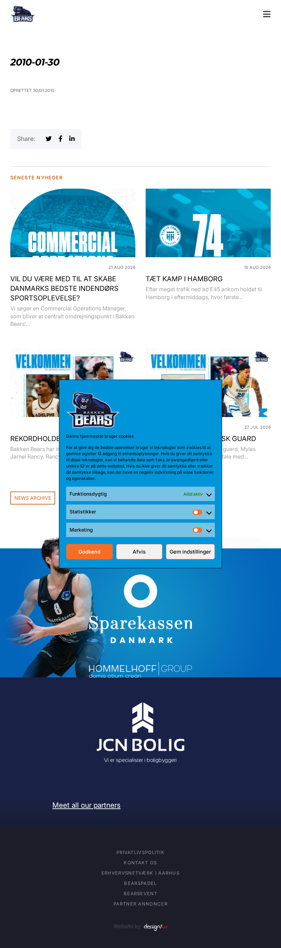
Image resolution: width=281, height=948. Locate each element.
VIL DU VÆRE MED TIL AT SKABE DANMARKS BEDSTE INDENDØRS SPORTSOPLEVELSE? (64, 288)
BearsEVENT (140, 893)
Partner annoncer (140, 903)
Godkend (89, 551)
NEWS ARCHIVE (32, 498)
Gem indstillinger (190, 551)
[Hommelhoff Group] (140, 666)
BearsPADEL (140, 883)
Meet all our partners (86, 805)
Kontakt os (140, 862)
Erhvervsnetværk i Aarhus (140, 873)
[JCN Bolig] (140, 701)
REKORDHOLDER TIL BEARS (55, 439)
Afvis (139, 551)
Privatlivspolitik (140, 852)
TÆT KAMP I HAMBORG (184, 279)
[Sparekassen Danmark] (140, 579)
